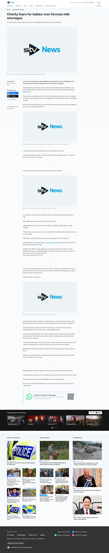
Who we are (10, 538)
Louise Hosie (10, 81)
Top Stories (10, 6)
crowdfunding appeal (52, 242)
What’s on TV (33, 535)
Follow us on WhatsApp (64, 535)
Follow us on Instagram (81, 535)
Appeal (42, 535)
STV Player (10, 535)
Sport (24, 6)
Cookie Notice (40, 538)
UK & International (51, 6)
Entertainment (39, 6)
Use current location (89, 2)
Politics (31, 6)
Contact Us (33, 538)
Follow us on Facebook (81, 531)
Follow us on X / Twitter (64, 531)
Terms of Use (17, 538)
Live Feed (98, 6)
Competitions (21, 535)
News (8, 9)
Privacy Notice (25, 538)
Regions (18, 6)
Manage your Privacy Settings (15, 543)
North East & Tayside (18, 9)
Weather (72, 2)
